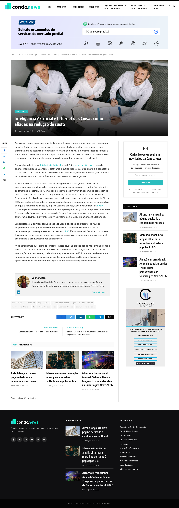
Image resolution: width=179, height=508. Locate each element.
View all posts (99, 292)
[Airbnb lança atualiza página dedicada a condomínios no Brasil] (27, 360)
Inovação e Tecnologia (130, 448)
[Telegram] (4, 174)
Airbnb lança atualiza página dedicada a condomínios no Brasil (23, 377)
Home (50, 7)
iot (54, 307)
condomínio (17, 303)
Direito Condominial (128, 440)
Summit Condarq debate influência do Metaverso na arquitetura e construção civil (87, 333)
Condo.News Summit (158, 7)
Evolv (100, 205)
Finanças (124, 444)
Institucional (125, 452)
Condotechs (78, 7)
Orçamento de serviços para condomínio (115, 7)
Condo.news (80, 503)
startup (79, 307)
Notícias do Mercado (129, 461)
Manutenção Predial (128, 456)
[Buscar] (174, 6)
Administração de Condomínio (133, 427)
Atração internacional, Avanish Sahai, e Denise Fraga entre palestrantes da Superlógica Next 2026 (97, 379)
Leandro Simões (66, 307)
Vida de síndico (127, 465)
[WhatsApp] (4, 168)
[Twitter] (4, 156)
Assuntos (61, 7)
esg (39, 303)
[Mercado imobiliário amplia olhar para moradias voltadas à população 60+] (62, 360)
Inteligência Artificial (21, 307)
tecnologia (90, 307)
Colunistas (94, 7)
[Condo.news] (22, 6)
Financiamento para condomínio (139, 7)
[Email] (4, 180)
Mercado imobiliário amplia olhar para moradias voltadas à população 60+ (62, 377)
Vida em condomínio (129, 469)
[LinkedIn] (4, 162)
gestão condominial (60, 303)
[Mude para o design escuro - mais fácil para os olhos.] (169, 6)
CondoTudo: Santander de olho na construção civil (38, 331)
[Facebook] (4, 151)
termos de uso (151, 192)
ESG (67, 231)
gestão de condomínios (83, 303)
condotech (30, 303)
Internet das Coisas (82, 165)
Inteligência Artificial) (50, 165)
